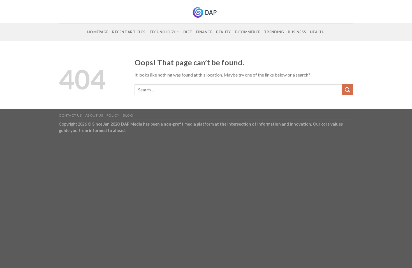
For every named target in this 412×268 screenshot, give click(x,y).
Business (297, 32)
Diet (187, 32)
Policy (113, 115)
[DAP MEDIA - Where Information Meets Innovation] (206, 11)
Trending (274, 32)
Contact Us (70, 115)
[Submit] (347, 89)
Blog (128, 115)
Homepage (97, 32)
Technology (162, 32)
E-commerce (247, 32)
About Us (94, 115)
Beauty (223, 32)
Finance (204, 32)
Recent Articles (128, 32)
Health (317, 32)
